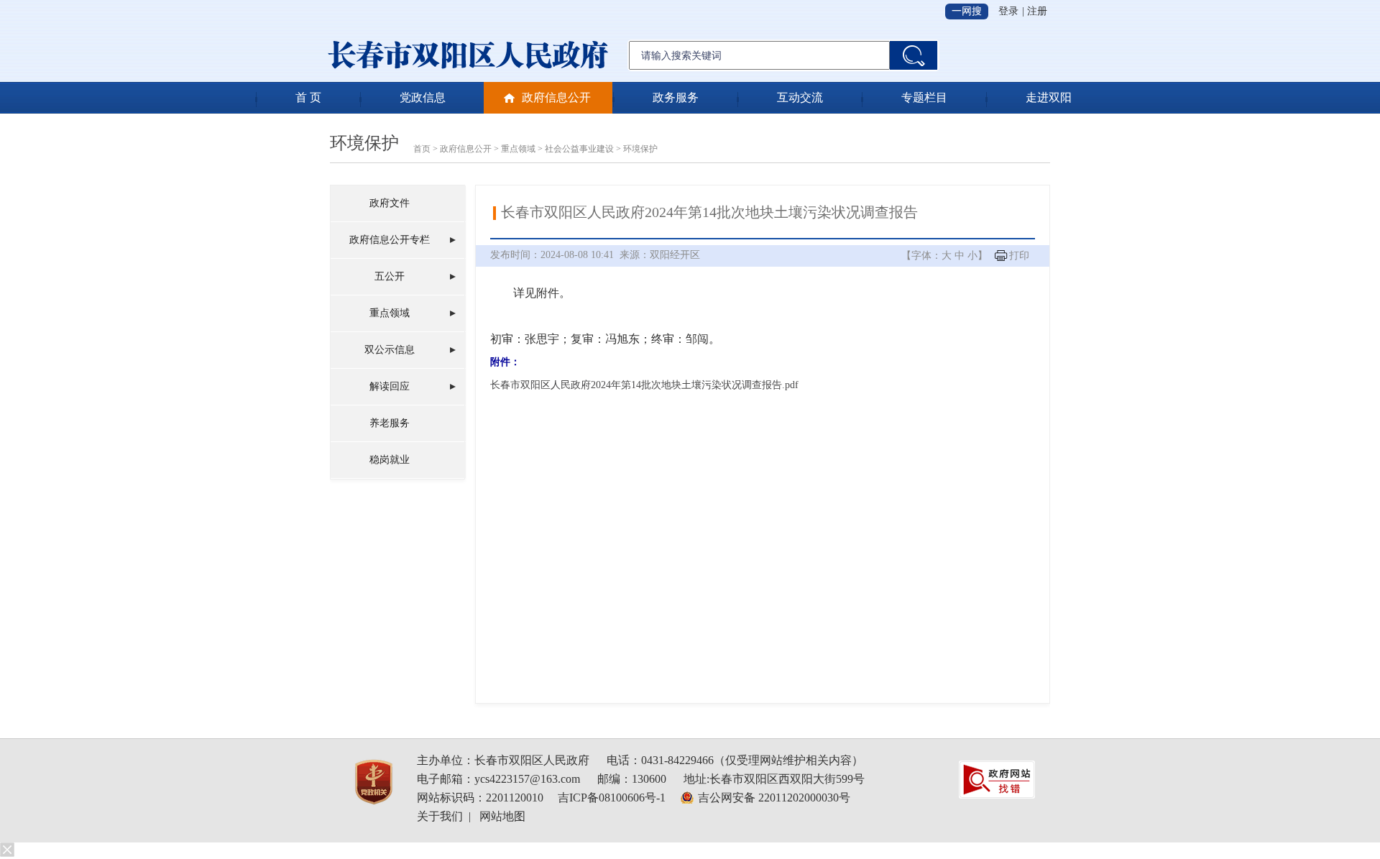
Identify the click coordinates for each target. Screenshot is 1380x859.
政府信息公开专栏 (389, 239)
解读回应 (389, 386)
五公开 (389, 276)
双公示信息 (389, 349)
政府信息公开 (556, 97)
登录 (1008, 11)
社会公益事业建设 (579, 149)
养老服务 (389, 423)
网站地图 (502, 816)
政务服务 (676, 97)
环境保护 (364, 143)
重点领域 (518, 149)
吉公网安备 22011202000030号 (774, 797)
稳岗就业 (389, 459)
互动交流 (800, 97)
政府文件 (389, 203)
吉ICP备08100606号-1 (612, 797)
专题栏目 (924, 97)
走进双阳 (1049, 97)
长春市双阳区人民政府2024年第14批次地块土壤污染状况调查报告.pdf (644, 385)
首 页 (308, 97)
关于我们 (440, 816)
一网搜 (967, 11)
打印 (1019, 255)
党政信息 (423, 97)
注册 (1037, 11)
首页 (422, 149)
